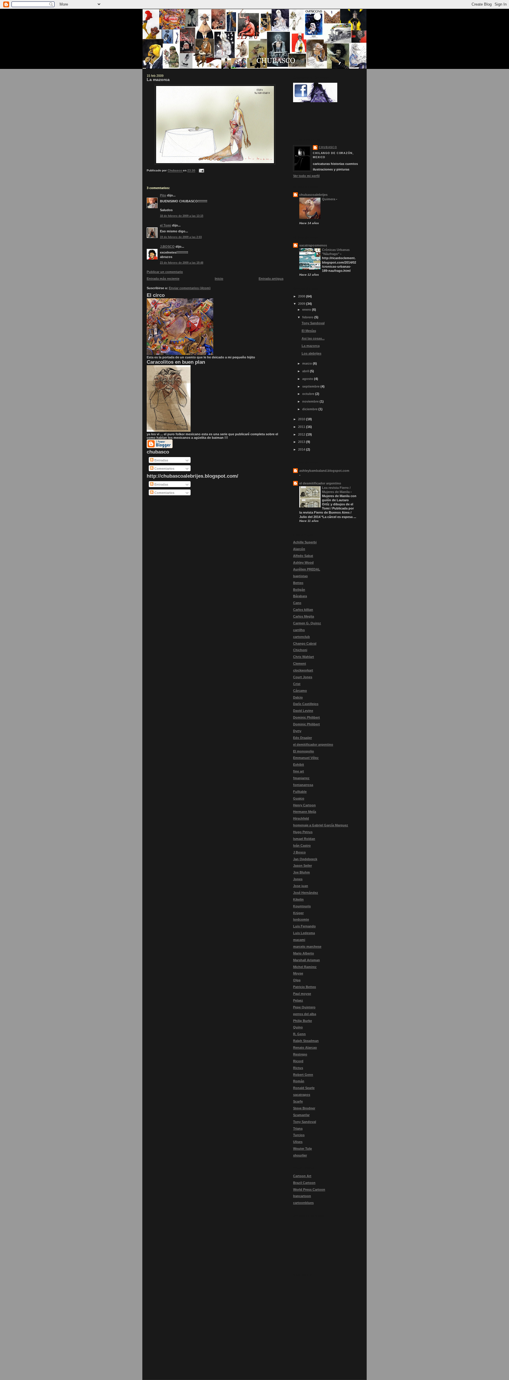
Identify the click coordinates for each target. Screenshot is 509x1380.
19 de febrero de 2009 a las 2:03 (181, 237)
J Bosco (299, 852)
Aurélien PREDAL (306, 569)
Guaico (298, 798)
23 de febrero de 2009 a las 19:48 (181, 262)
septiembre (311, 386)
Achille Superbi (305, 542)
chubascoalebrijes (313, 194)
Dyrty (297, 731)
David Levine (303, 710)
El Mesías (309, 330)
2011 (302, 426)
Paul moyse (302, 993)
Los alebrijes (311, 353)
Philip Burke (302, 1020)
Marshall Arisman (306, 960)
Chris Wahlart (303, 656)
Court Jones (302, 677)
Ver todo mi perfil (306, 176)
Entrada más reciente (163, 278)
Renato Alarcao (305, 1047)
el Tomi (165, 225)
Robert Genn (303, 1074)
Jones (298, 879)
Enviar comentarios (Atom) (190, 288)
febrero (308, 317)
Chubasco (328, 147)
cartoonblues (303, 1202)
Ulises (298, 1142)
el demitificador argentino (313, 744)
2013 (302, 442)
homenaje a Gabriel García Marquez (320, 825)
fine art (298, 771)
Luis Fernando (304, 926)
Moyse (298, 973)
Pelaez (298, 1000)
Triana (298, 1128)
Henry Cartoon (304, 805)
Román (298, 1081)
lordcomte (301, 919)
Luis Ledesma (304, 933)
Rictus (298, 1068)
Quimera (329, 199)
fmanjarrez (301, 778)
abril (306, 371)
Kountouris (302, 906)
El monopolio (303, 751)
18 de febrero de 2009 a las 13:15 (181, 215)
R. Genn (299, 1034)
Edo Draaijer (302, 737)
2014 (302, 449)
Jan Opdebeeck (305, 859)
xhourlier (300, 1155)
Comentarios (163, 468)
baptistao (300, 576)
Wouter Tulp (302, 1148)
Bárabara (300, 596)
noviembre (311, 401)
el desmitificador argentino (320, 483)
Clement (299, 663)
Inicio (219, 278)
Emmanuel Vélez (306, 758)
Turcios (299, 1135)
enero (307, 309)
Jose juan (300, 886)
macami (299, 939)
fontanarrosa (303, 785)
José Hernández (305, 892)
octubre (308, 394)
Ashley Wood (303, 562)
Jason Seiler (302, 865)
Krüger (298, 913)
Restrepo (300, 1054)
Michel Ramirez (305, 967)
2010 (302, 419)
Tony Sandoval (313, 323)
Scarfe (298, 1101)
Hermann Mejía (304, 811)
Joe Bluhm (301, 872)
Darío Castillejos (305, 704)
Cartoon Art (302, 1176)
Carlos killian (303, 609)
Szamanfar (301, 1115)
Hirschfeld (301, 818)
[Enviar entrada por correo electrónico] (201, 170)
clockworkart (303, 670)
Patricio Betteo (304, 987)
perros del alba (304, 1014)
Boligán (299, 589)
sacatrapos (301, 1094)
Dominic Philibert (306, 717)
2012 (302, 434)
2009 (302, 303)
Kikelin (298, 899)
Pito (163, 195)
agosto (308, 378)
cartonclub (301, 636)
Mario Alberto (303, 953)
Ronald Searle (304, 1088)
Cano (297, 603)
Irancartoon (302, 1196)
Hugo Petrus (303, 832)
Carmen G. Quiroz (307, 623)
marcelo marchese (307, 946)
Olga (296, 980)
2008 (302, 296)
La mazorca (311, 346)
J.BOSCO (167, 246)
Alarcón (299, 549)
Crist (296, 684)
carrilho (299, 630)
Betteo (298, 583)
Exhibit (298, 764)
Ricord (298, 1061)
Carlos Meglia (303, 616)
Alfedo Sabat (303, 555)
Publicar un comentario (165, 272)
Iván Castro (302, 845)
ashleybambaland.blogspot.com (324, 470)
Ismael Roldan (304, 838)
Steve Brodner (304, 1108)
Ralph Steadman (306, 1041)
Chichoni (300, 650)
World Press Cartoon (309, 1189)
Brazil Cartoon (304, 1182)
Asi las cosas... (313, 338)
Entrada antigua (271, 278)
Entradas (160, 460)
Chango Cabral (304, 643)
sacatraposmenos (313, 245)
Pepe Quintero (304, 1007)
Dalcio (298, 697)
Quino (298, 1027)
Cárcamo (300, 690)
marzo (307, 363)
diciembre (310, 409)
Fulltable (300, 791)
